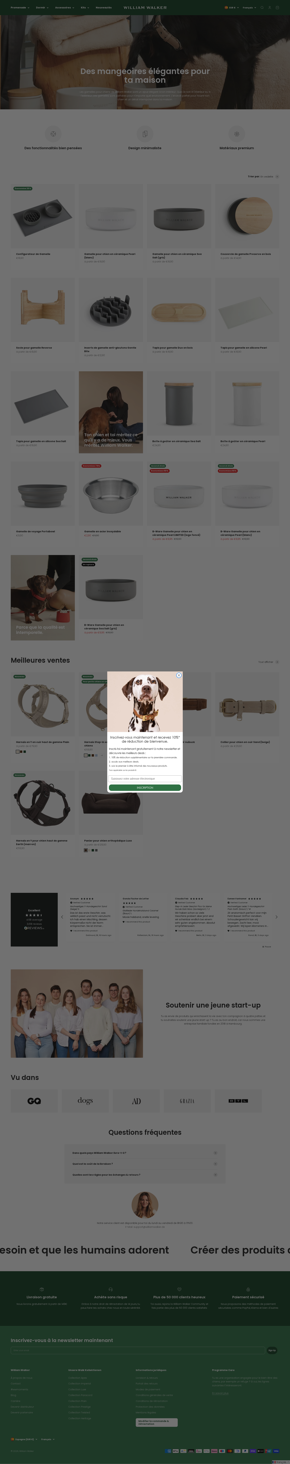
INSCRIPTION (145, 787)
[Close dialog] (178, 675)
